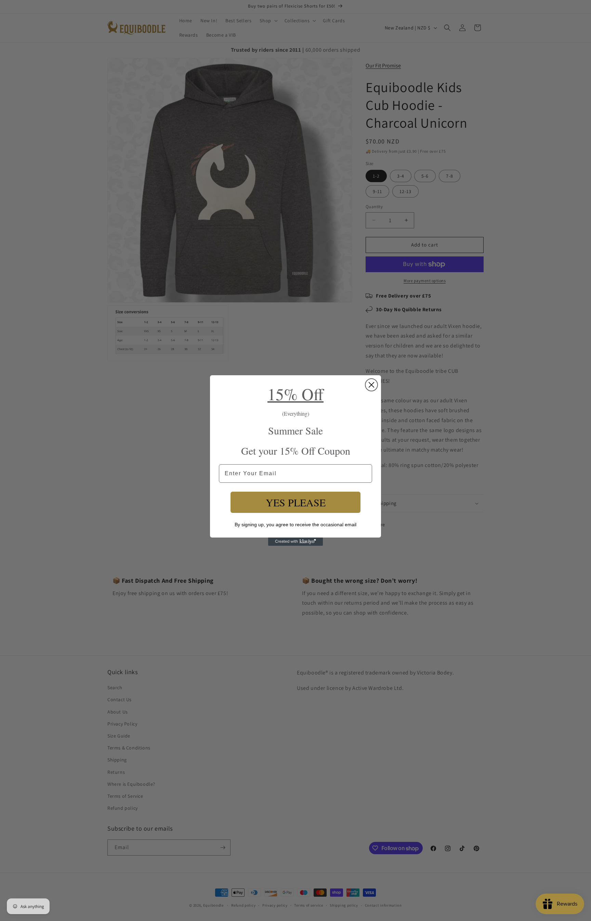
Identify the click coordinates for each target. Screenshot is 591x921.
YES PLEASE (296, 502)
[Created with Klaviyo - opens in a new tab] (295, 542)
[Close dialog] (371, 385)
